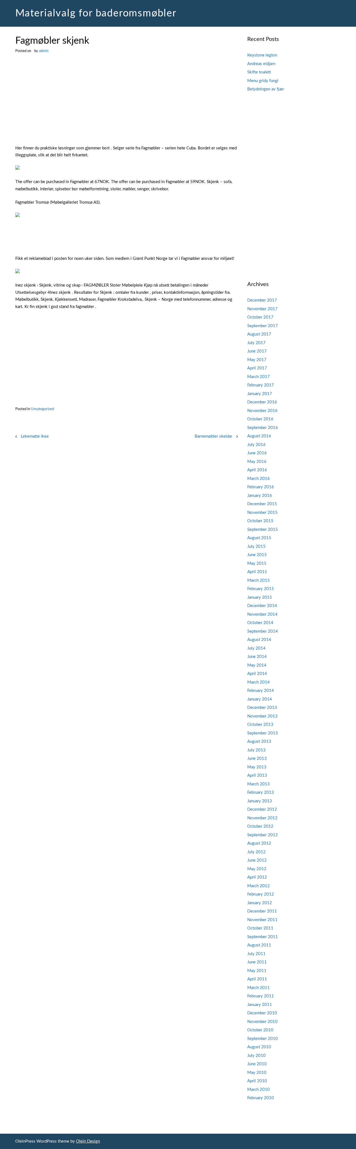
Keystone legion (262, 55)
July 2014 (256, 648)
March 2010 (258, 1090)
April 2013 (257, 775)
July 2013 (256, 750)
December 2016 (262, 402)
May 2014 (256, 665)
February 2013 (260, 792)
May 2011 (256, 971)
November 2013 (262, 716)
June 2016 (257, 453)
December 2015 (262, 504)
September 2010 (262, 1039)
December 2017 (262, 300)
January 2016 (259, 496)
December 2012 (262, 809)
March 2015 (258, 580)
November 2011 (262, 920)
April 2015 (257, 572)
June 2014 (257, 657)
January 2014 (259, 699)
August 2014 (259, 640)
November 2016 (262, 411)
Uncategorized (42, 409)
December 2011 (262, 911)
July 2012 (256, 852)
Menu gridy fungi (262, 81)
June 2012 (257, 860)
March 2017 (258, 377)
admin (43, 51)
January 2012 (259, 903)
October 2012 (260, 826)
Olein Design (88, 1141)
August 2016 (259, 436)
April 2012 (257, 877)
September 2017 (262, 326)
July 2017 (256, 343)
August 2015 (259, 538)
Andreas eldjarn (261, 64)
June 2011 (257, 962)
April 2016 (257, 470)
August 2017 (259, 334)
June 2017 (257, 351)
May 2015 (256, 563)
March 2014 (258, 682)
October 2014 (260, 623)
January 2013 (259, 801)
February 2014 (260, 691)
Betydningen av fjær (265, 89)
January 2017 (259, 394)
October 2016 (260, 419)
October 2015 (260, 521)
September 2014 (262, 631)
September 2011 (262, 937)
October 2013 (260, 725)
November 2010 (262, 1022)
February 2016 (260, 487)
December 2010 (262, 1013)
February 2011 (260, 996)
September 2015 (262, 529)
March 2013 (258, 784)
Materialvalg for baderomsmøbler (96, 13)
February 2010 (260, 1098)
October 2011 (260, 928)
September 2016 (262, 428)
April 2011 (257, 979)
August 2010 (259, 1047)
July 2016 (256, 445)
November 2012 (262, 818)
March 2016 (258, 479)
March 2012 (258, 886)
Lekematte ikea (34, 436)
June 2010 (257, 1064)
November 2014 (262, 614)
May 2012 (256, 869)
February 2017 (260, 385)
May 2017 (256, 360)
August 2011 (259, 945)
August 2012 (259, 843)
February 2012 (260, 894)
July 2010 (256, 1056)
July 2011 (256, 954)
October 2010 (260, 1030)
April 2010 (257, 1081)
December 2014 (262, 606)
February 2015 (260, 589)
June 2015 (257, 555)
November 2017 (262, 309)
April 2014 (257, 674)
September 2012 (262, 835)
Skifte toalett (259, 72)
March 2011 (258, 988)
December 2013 (262, 708)
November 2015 (262, 513)
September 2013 (262, 733)
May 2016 (256, 462)
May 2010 (256, 1073)
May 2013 (256, 767)
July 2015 (256, 546)
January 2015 (259, 597)
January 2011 (259, 1005)
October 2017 (260, 317)
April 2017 (257, 368)
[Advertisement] (126, 103)
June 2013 (257, 758)
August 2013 (259, 741)
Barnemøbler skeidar (213, 436)
